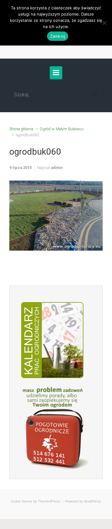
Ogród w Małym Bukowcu (62, 129)
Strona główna (21, 129)
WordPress (92, 501)
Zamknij (57, 36)
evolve (16, 501)
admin (57, 167)
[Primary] (56, 72)
